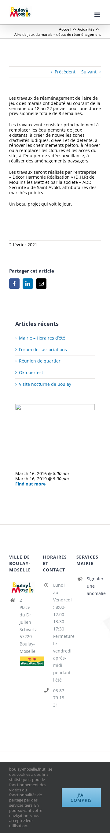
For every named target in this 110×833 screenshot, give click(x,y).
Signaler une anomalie (94, 586)
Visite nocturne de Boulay (45, 384)
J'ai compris (81, 797)
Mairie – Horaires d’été (42, 338)
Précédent (65, 72)
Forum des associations (43, 349)
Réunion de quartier (40, 361)
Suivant (89, 72)
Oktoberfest (31, 372)
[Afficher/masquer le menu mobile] (97, 15)
